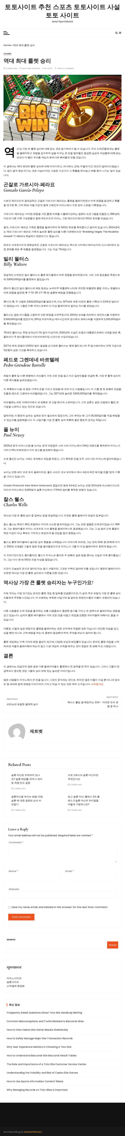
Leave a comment (65, 68)
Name (13, 871)
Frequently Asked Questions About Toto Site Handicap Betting (44, 1012)
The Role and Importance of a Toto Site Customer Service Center (46, 1064)
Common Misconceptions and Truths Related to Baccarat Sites (45, 1021)
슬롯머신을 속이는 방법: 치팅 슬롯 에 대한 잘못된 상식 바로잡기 (27, 800)
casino (7, 53)
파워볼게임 (97, 684)
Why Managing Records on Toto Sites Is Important (37, 1090)
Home (7, 45)
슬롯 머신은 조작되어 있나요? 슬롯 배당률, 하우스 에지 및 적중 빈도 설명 (26, 779)
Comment (16, 842)
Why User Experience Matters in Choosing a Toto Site (39, 1047)
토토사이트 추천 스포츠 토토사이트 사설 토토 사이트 (62, 11)
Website (14, 889)
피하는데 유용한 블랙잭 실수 (22, 704)
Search (11, 939)
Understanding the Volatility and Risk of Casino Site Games (42, 1072)
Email (69, 871)
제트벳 (49, 68)
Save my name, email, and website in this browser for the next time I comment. (60, 907)
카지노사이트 (14, 978)
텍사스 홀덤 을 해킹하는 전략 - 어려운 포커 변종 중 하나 (93, 704)
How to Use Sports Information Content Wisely (35, 1081)
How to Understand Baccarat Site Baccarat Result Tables (42, 1055)
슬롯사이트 (13, 982)
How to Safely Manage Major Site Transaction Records (40, 1038)
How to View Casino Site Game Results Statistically (37, 1030)
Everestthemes (33, 1131)
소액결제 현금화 (16, 986)
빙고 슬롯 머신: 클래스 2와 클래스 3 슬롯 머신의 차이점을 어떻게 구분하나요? (84, 800)
